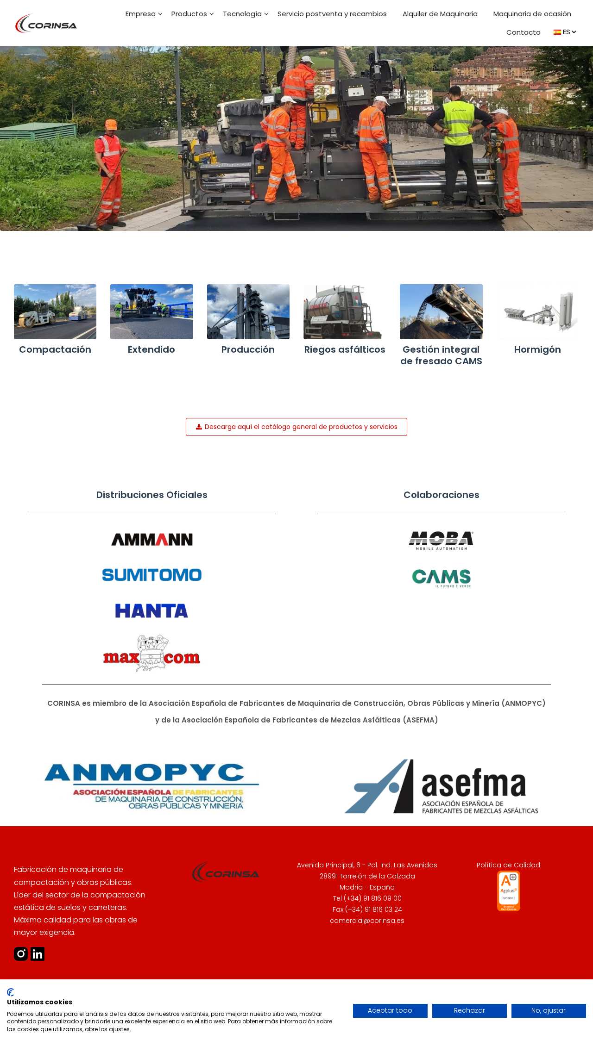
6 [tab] (310, 221)
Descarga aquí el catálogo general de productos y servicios (301, 426)
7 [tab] (324, 221)
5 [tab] (296, 221)
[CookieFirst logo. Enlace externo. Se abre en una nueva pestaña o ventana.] (10, 992)
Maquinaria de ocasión (532, 14)
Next (570, 132)
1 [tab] (241, 221)
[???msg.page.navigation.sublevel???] (141, 14)
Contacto (523, 32)
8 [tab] (338, 221)
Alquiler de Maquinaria (440, 14)
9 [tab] (352, 221)
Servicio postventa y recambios (332, 14)
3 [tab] (268, 221)
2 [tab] (254, 221)
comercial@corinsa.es (367, 920)
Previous (23, 132)
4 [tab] (282, 221)
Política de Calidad (508, 865)
